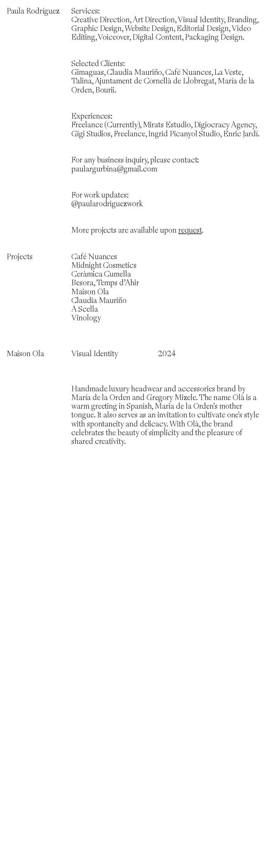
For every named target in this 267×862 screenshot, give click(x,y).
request (190, 230)
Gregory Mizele (171, 397)
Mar (78, 397)
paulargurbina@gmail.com (114, 168)
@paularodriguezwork (107, 203)
